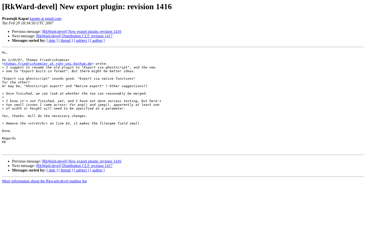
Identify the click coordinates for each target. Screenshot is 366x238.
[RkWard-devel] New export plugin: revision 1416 (81, 31)
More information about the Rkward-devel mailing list (44, 181)
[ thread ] (66, 40)
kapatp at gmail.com (45, 18)
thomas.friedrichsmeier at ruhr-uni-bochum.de (48, 63)
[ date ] (52, 40)
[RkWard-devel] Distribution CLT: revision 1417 (74, 36)
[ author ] (97, 40)
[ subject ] (81, 40)
